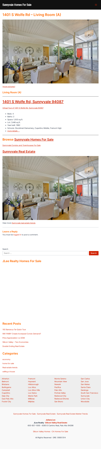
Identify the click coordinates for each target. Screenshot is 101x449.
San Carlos (85, 379)
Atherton (5, 379)
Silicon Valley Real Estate (56, 423)
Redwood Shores (61, 399)
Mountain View (60, 381)
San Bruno (58, 401)
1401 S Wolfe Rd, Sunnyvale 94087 (33, 101)
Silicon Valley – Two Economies (15, 342)
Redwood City (60, 396)
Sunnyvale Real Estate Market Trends (72, 414)
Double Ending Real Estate (13, 346)
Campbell (6, 390)
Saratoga (84, 390)
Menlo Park (32, 396)
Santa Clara (85, 387)
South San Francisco (89, 393)
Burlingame (6, 387)
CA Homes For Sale (60, 431)
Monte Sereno (60, 379)
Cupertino (6, 393)
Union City (85, 399)
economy (6, 359)
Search (5, 249)
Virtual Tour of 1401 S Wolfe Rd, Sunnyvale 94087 (22, 108)
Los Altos (32, 387)
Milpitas (31, 401)
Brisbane (5, 384)
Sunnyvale (85, 396)
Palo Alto (58, 390)
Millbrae (31, 399)
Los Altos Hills (34, 390)
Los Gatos (32, 393)
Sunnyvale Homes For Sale (16, 5)
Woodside (85, 401)
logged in (17, 235)
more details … (13, 131)
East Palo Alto (7, 399)
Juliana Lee (50, 420)
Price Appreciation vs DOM (13, 338)
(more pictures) (8, 87)
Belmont (5, 381)
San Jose (85, 381)
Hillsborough (33, 384)
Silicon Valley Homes (41, 431)
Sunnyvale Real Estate (18, 151)
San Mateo (85, 384)
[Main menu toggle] (96, 4)
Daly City (5, 396)
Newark (57, 384)
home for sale (8, 363)
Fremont (31, 379)
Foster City (6, 401)
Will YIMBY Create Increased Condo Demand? (21, 334)
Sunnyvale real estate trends (23, 223)
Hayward (32, 381)
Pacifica (57, 387)
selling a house (8, 371)
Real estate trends (9, 367)
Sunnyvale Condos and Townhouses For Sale (21, 145)
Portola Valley (60, 393)
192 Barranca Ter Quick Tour (14, 329)
